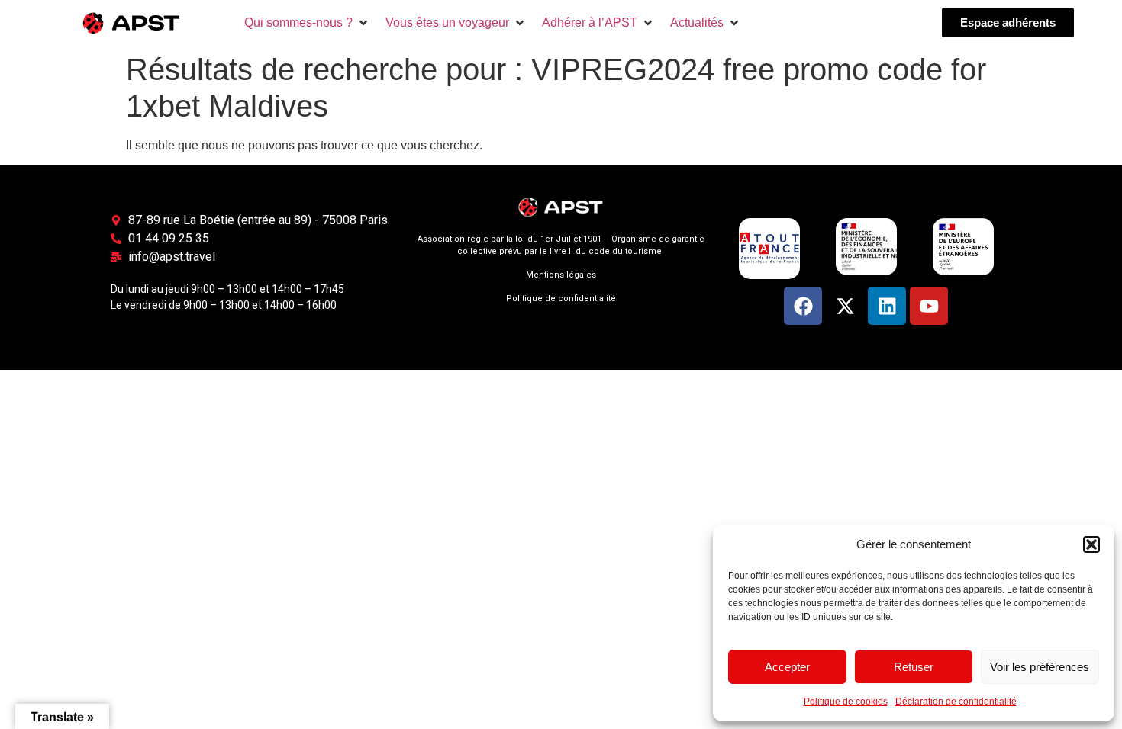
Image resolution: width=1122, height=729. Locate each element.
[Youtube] (929, 306)
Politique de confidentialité (561, 298)
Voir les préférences (1039, 666)
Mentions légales (561, 275)
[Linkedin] (887, 306)
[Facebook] (803, 306)
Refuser (913, 666)
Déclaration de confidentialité (956, 701)
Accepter (787, 666)
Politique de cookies (846, 701)
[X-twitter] (845, 306)
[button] (1091, 544)
